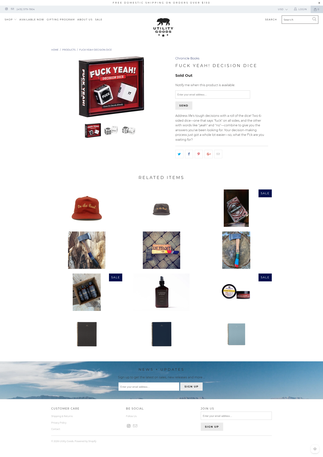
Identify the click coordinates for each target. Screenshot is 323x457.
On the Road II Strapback (161, 208)
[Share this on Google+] (208, 154)
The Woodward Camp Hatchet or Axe (86, 250)
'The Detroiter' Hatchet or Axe (161, 250)
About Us (85, 19)
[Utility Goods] (163, 27)
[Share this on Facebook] (189, 154)
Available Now (31, 19)
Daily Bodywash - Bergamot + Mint (86, 292)
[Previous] (57, 86)
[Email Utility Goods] (12, 9)
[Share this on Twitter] (179, 154)
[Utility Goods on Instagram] (6, 9)
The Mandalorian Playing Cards (236, 208)
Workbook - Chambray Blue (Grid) (236, 334)
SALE (98, 19)
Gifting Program (61, 19)
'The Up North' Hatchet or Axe (236, 250)
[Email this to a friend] (218, 154)
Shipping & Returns (62, 416)
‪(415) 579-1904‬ (26, 9)
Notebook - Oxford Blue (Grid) (161, 334)
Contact (55, 429)
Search (271, 19)
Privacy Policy (58, 422)
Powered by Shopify (85, 441)
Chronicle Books (187, 58)
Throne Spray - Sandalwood (161, 292)
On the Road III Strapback (86, 208)
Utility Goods (67, 441)
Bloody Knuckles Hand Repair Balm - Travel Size (236, 292)
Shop (9, 19)
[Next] (165, 86)
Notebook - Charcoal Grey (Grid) (86, 334)
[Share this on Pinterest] (199, 154)
